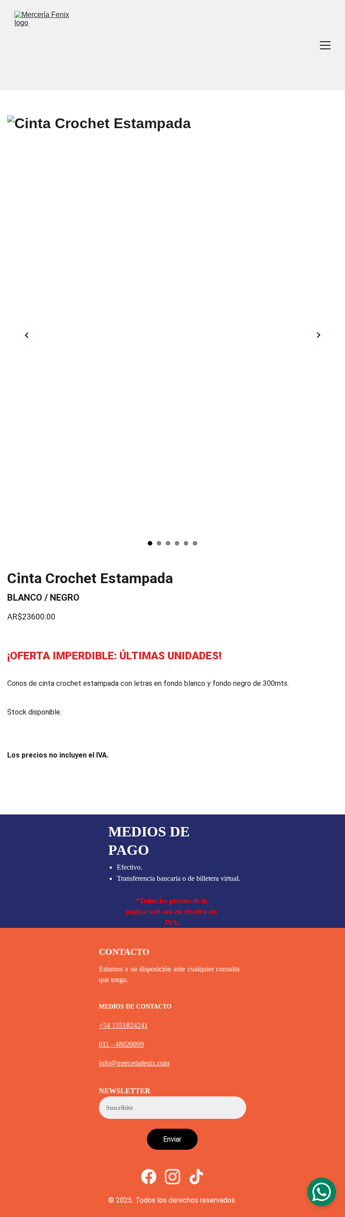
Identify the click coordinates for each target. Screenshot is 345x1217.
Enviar (172, 1139)
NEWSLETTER (124, 1091)
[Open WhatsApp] (321, 1192)
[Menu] (325, 45)
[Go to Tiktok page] (196, 1176)
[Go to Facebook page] (148, 1176)
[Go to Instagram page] (172, 1176)
